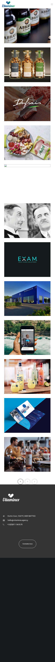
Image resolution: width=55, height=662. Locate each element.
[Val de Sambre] (27, 25)
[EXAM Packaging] (27, 259)
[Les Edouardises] (27, 64)
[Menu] (51, 4)
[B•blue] (27, 415)
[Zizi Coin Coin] (27, 376)
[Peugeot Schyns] (27, 298)
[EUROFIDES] (27, 220)
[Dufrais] (27, 103)
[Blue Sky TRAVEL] (27, 337)
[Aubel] (27, 142)
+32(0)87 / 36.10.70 (15, 524)
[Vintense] (27, 454)
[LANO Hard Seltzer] (27, 181)
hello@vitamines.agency (18, 520)
